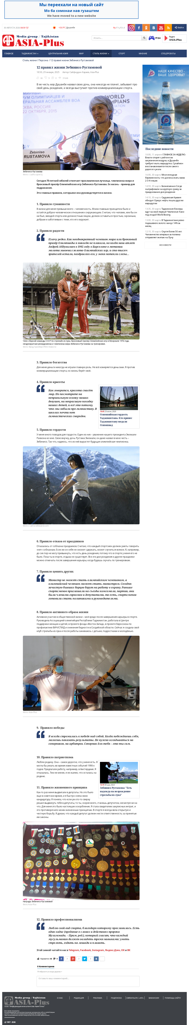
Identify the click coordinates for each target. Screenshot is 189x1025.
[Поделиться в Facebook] (61, 958)
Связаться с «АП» (135, 998)
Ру (114, 27)
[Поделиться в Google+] (73, 958)
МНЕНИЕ (143, 53)
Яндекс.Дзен (112, 950)
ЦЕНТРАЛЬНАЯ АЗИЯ (58, 53)
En (122, 27)
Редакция (79, 998)
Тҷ (118, 27)
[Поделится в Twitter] (84, 958)
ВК (128, 950)
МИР (81, 53)
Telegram (74, 950)
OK (122, 950)
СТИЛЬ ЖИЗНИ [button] (100, 53)
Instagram (98, 950)
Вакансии (154, 998)
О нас (60, 998)
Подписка (116, 998)
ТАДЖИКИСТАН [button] (29, 53)
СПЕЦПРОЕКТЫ (168, 53)
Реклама (97, 998)
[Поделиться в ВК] (96, 958)
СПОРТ (122, 53)
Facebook (85, 950)
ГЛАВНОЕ (8, 53)
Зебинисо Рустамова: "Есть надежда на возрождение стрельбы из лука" (116, 791)
